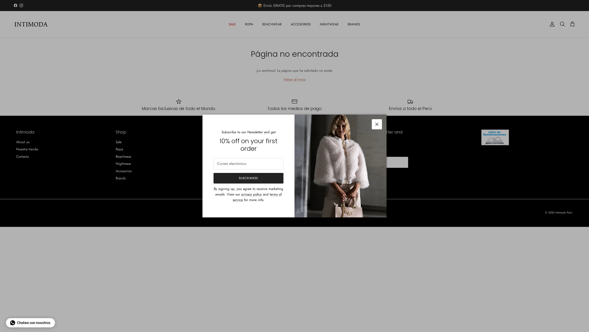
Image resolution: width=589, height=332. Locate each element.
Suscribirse (248, 178)
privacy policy (251, 194)
